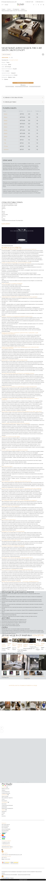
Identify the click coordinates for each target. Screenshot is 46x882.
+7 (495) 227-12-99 (6, 842)
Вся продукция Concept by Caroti (34, 86)
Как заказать (4, 800)
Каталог (6, 4)
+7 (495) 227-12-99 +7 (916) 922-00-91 (34, 1)
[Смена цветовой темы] (36, 5)
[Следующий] (1, 731)
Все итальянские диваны (10, 86)
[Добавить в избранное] (6, 640)
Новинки (3, 790)
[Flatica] (23, 851)
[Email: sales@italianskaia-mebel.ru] (33, 4)
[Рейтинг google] (14, 864)
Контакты (4, 816)
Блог (3, 814)
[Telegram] (2, 849)
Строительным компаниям (7, 805)
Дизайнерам (4, 806)
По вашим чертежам (6, 793)
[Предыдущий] (1, 728)
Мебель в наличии (5, 788)
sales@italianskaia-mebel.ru (7, 846)
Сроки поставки (5, 796)
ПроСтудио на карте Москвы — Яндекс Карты (23, 782)
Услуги (3, 799)
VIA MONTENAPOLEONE (8, 245)
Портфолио (4, 811)
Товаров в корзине (23, 879)
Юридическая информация (7, 808)
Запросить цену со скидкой (23, 82)
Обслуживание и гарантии (7, 797)
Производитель (10, 60)
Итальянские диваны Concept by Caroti (21, 86)
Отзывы (3, 813)
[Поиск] (38, 5)
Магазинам (4, 803)
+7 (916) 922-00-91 (6, 843)
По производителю (6, 791)
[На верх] (2, 876)
